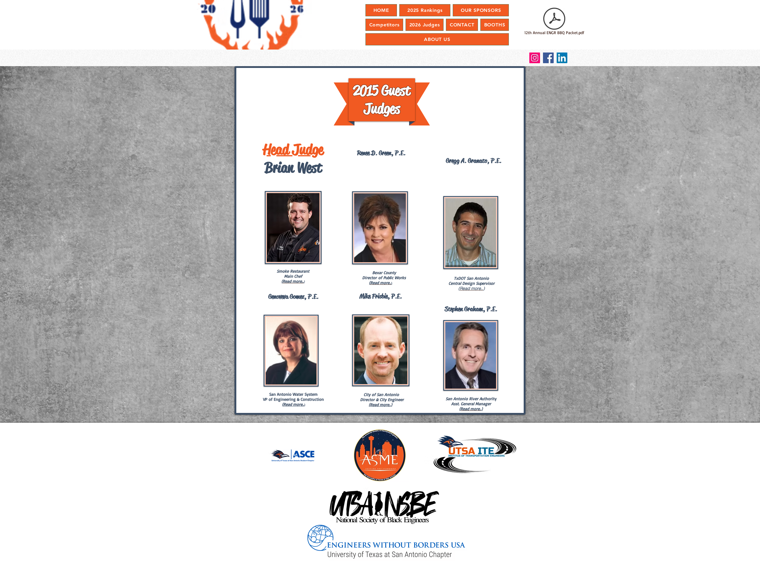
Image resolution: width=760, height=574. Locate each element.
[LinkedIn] (562, 58)
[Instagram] (534, 58)
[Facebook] (548, 58)
